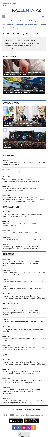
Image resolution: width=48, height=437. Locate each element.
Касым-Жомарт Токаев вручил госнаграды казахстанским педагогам (19, 189)
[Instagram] (28, 427)
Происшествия (11, 206)
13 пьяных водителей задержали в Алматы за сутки (23, 282)
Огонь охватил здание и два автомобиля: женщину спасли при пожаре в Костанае (23, 215)
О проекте (10, 410)
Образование (7, 24)
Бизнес (44, 24)
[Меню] (3, 16)
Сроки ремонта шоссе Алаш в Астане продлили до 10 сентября (23, 330)
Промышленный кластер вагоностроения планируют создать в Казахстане (24, 164)
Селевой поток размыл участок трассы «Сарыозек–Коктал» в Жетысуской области (23, 348)
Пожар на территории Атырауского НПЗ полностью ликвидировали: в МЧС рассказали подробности (23, 247)
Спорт (5, 354)
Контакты (37, 410)
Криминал (38, 21)
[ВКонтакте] (19, 427)
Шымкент (23, 21)
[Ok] (33, 427)
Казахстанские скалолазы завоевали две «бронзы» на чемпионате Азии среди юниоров (22, 381)
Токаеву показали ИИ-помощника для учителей (21, 172)
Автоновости (10, 303)
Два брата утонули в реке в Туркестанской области (23, 232)
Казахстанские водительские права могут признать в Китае (24, 339)
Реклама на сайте (23, 410)
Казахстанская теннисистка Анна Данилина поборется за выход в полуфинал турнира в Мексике (23, 297)
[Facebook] (14, 427)
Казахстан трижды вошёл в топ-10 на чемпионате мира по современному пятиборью (22, 401)
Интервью (6, 28)
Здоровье (19, 24)
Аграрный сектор (32, 24)
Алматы (5, 21)
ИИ (30, 21)
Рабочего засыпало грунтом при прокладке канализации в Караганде (19, 224)
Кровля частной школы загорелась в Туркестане (22, 239)
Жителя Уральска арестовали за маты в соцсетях (22, 289)
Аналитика (9, 56)
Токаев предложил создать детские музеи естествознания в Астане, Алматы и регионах (20, 180)
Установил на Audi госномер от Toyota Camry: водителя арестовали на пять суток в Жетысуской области (22, 263)
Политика (8, 155)
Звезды (16, 28)
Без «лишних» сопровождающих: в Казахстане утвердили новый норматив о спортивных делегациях (21, 391)
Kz (6, 5)
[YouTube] (24, 427)
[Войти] (43, 16)
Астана (14, 21)
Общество (8, 254)
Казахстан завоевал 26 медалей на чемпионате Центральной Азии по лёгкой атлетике (21, 372)
